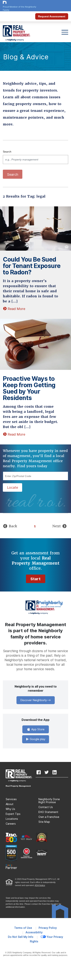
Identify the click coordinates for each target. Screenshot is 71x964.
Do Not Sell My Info (20, 936)
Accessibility (34, 932)
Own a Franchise (48, 816)
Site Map (44, 821)
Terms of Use (23, 927)
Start (35, 579)
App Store (37, 729)
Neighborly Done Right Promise (49, 801)
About (9, 804)
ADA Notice (40, 885)
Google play (37, 739)
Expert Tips (13, 813)
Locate (12, 487)
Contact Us (45, 807)
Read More (16, 308)
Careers (11, 823)
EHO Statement (48, 812)
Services (11, 799)
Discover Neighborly (33, 700)
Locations (12, 818)
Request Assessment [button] (51, 16)
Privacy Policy (48, 927)
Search (7, 151)
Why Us (10, 809)
